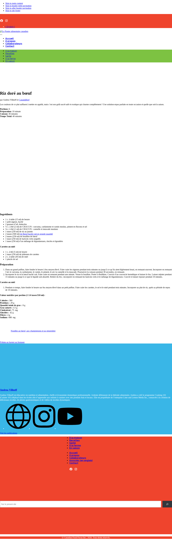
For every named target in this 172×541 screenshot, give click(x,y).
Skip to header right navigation (18, 6)
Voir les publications (8, 433)
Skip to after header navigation (18, 8)
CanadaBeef (24, 100)
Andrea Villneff (8, 389)
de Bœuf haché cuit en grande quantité (36, 234)
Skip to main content (14, 3)
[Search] (167, 504)
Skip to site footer (12, 10)
